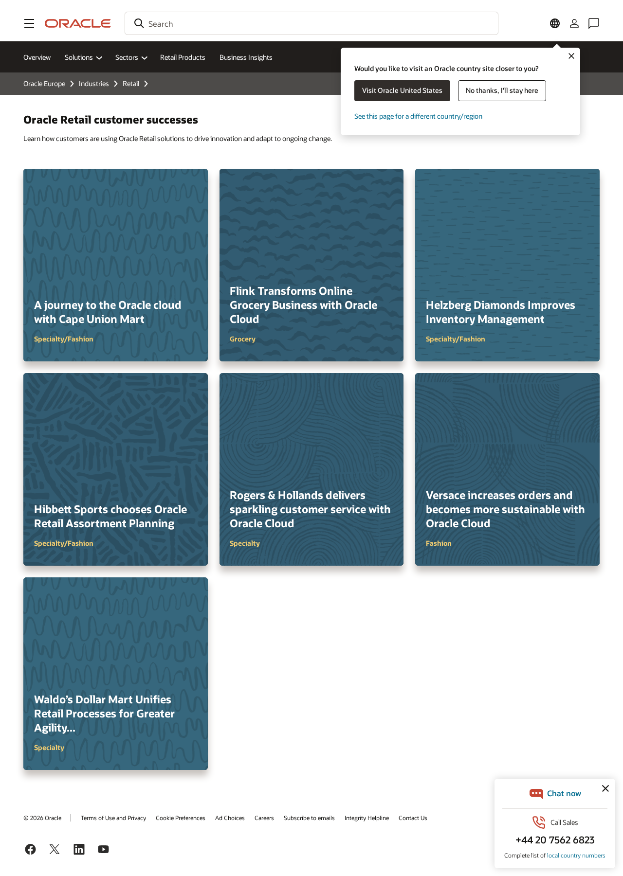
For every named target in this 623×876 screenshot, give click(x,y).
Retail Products (182, 57)
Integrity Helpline (367, 818)
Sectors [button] (126, 57)
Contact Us (413, 818)
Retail (131, 83)
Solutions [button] (79, 57)
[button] (29, 23)
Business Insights (246, 57)
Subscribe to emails (309, 818)
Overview (37, 57)
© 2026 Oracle (42, 818)
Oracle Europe (44, 83)
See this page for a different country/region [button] (418, 116)
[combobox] (311, 23)
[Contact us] (594, 23)
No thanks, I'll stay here (502, 90)
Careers (264, 818)
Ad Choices (230, 818)
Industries (94, 83)
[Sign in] (574, 23)
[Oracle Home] (78, 23)
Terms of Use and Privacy (113, 818)
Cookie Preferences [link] (180, 818)
